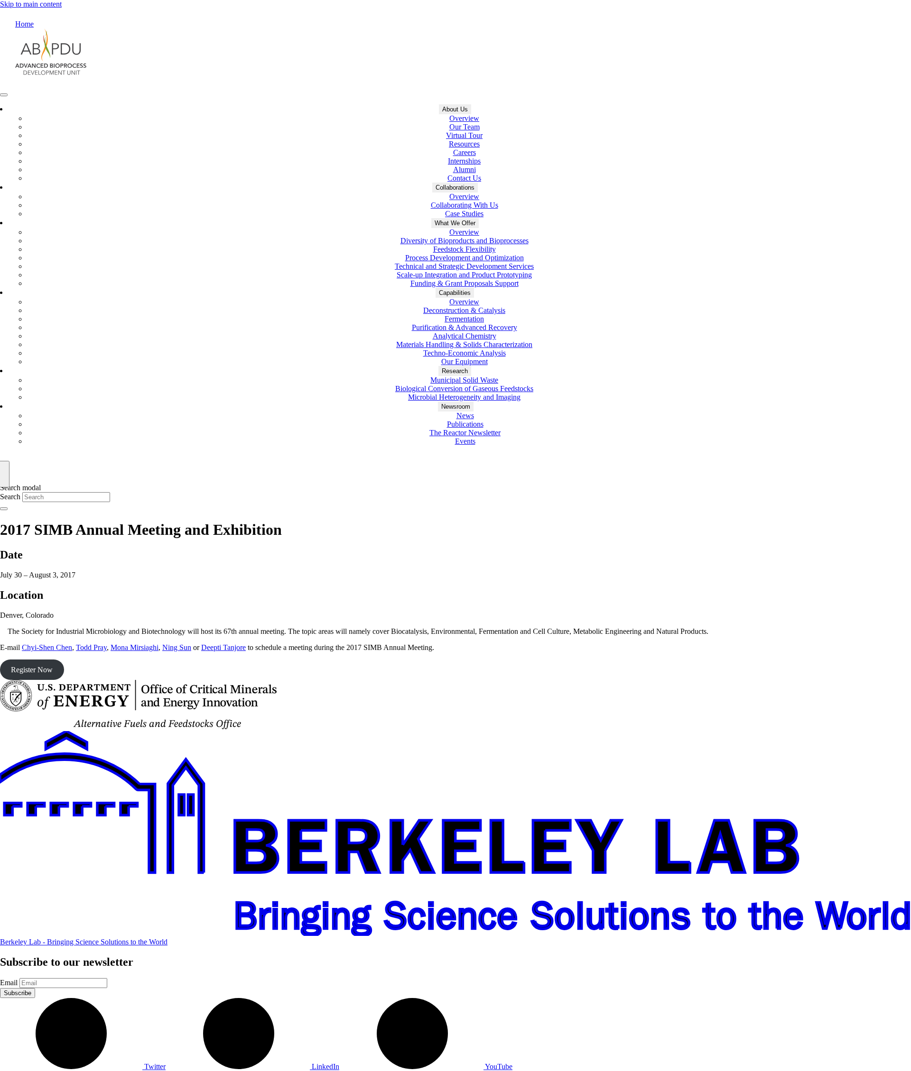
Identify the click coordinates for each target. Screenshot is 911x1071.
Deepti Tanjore (223, 647)
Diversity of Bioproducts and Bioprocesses (464, 241)
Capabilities (455, 292)
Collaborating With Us (464, 205)
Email (9, 983)
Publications (465, 424)
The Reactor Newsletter (465, 433)
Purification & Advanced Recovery (464, 327)
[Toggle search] (4, 508)
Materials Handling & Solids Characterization (464, 344)
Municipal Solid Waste (464, 380)
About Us (455, 109)
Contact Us (464, 178)
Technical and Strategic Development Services (464, 266)
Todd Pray (91, 647)
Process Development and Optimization (464, 258)
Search (10, 497)
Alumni (464, 169)
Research (455, 371)
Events (465, 441)
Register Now (32, 670)
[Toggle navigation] (4, 94)
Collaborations (455, 187)
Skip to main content (31, 4)
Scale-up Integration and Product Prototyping (464, 275)
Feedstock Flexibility (464, 249)
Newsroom (455, 406)
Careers (464, 152)
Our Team (464, 127)
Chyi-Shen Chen (47, 647)
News (465, 416)
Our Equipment (464, 361)
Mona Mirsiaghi (134, 647)
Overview (464, 118)
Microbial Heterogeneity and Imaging (464, 397)
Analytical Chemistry (464, 336)
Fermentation (464, 319)
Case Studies (464, 214)
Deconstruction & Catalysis (464, 310)
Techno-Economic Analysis (464, 353)
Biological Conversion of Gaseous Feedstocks (464, 388)
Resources (464, 144)
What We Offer (455, 223)
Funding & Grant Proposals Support (464, 283)
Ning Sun (176, 647)
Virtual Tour (464, 135)
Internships (464, 161)
